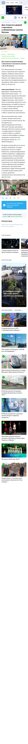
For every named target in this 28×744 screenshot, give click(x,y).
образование (11, 54)
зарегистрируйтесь (16, 216)
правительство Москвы (8, 56)
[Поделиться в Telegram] (3, 198)
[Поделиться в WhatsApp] (14, 198)
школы (22, 58)
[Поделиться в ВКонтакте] (6, 198)
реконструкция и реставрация (10, 58)
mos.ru (5, 51)
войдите (5, 216)
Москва (4, 54)
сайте (19, 140)
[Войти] (22, 17)
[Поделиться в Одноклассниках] (10, 198)
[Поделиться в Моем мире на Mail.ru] (18, 198)
